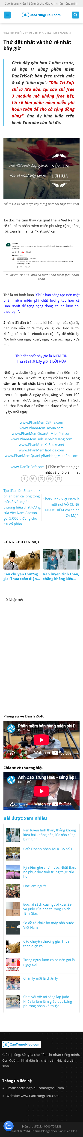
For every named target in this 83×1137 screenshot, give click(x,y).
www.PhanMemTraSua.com (42, 428)
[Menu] (7, 15)
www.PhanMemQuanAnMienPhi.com (41, 433)
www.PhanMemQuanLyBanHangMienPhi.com (41, 455)
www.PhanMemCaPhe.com (41, 422)
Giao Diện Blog (67, 1131)
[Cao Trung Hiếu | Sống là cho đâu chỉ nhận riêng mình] (41, 15)
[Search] (75, 15)
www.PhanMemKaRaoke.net (41, 444)
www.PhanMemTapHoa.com (41, 450)
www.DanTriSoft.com (27, 466)
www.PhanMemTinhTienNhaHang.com (41, 439)
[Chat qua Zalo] (8, 1125)
